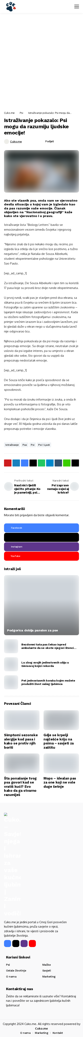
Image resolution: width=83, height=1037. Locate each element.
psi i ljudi (44, 444)
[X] (41, 537)
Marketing (49, 976)
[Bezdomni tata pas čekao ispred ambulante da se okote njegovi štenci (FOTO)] (11, 646)
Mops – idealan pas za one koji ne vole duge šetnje (60, 782)
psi (32, 444)
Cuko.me (9, 112)
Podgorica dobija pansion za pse (32, 630)
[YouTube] (32, 943)
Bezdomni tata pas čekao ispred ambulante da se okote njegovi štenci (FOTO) (47, 646)
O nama (11, 976)
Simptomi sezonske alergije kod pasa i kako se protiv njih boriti (21, 741)
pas (25, 444)
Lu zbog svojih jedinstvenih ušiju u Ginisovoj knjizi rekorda (45, 664)
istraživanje (12, 444)
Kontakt (58, 1032)
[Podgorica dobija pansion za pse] (41, 605)
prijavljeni (26, 515)
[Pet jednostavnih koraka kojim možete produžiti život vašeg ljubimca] (11, 682)
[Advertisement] (41, 62)
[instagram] (24, 943)
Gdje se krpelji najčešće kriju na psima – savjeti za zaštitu (59, 741)
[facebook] (7, 943)
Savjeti (46, 970)
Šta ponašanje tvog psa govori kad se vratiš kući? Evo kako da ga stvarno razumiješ (20, 786)
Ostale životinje (16, 970)
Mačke (46, 964)
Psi (21, 112)
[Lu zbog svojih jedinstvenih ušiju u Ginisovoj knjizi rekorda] (11, 664)
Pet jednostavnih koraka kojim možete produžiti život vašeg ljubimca (48, 682)
